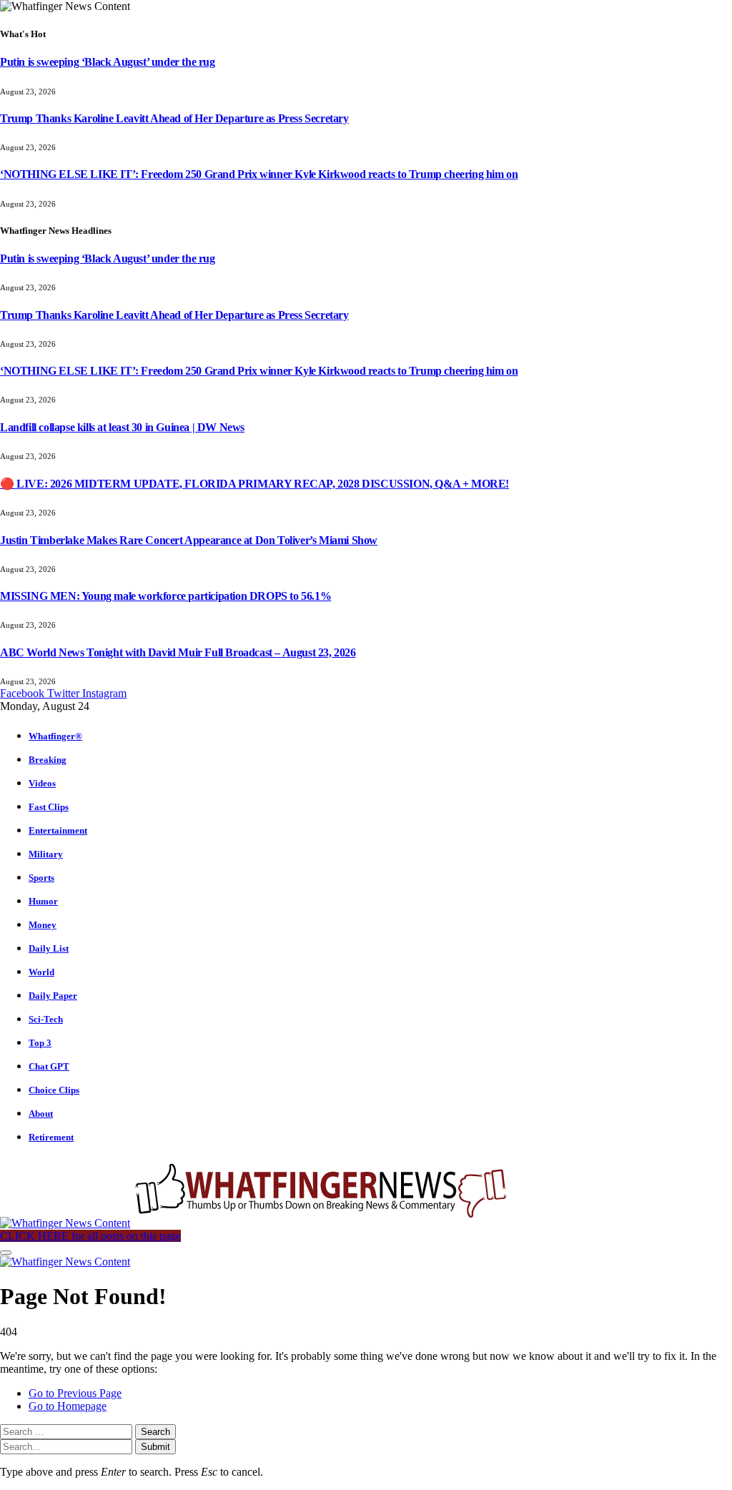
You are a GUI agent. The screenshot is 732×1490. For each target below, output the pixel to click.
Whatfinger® (55, 736)
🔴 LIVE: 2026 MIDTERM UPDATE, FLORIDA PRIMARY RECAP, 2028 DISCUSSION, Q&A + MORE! (254, 484)
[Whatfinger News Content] (256, 1223)
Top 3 (40, 1042)
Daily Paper (53, 995)
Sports (41, 877)
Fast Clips (49, 806)
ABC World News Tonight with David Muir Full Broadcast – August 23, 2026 (178, 652)
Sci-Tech (46, 1019)
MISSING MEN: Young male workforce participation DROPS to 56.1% (165, 596)
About (41, 1113)
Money (42, 924)
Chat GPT (49, 1066)
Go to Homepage (68, 1406)
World (41, 972)
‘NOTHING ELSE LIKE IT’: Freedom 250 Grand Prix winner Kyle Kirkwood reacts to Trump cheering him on (259, 174)
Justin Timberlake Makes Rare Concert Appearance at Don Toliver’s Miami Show (188, 540)
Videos (42, 783)
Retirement (51, 1137)
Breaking (47, 759)
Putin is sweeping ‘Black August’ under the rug (107, 62)
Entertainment (58, 830)
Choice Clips (54, 1090)
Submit (155, 1446)
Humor (43, 901)
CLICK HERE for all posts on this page (90, 1236)
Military (46, 854)
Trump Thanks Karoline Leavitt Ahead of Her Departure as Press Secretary (174, 118)
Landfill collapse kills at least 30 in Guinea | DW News (122, 427)
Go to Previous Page (75, 1393)
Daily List (49, 948)
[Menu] (5, 1252)
